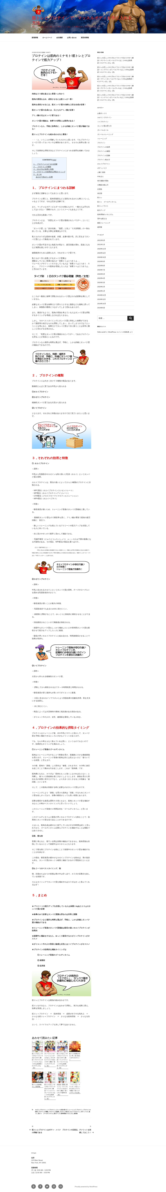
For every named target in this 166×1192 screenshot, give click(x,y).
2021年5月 (101, 240)
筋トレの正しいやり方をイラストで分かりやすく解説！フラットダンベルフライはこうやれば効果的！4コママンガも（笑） (115, 79)
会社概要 (59, 37)
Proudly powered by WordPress (86, 1186)
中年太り (100, 176)
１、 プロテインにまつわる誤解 (45, 164)
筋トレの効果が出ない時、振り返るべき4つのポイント (74, 1057)
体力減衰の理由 (102, 181)
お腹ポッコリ (102, 113)
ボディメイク (84, 1111)
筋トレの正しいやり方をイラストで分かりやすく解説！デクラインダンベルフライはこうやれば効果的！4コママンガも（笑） (115, 60)
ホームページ (47, 37)
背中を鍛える (102, 218)
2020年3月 (101, 282)
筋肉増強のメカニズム (67, 1113)
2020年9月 (101, 261)
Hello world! (101, 332)
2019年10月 (101, 303)
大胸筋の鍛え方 (102, 185)
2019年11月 (101, 299)
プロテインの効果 (103, 147)
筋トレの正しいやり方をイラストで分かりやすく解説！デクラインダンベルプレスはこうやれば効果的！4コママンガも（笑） (37, 1061)
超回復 (76, 1113)
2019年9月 (101, 308)
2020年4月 (101, 278)
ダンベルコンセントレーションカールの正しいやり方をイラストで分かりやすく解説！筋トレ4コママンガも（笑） (49, 1060)
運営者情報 (85, 37)
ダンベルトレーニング (105, 134)
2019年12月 (101, 295)
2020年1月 (101, 291)
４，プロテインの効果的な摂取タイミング (49, 172)
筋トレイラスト (102, 206)
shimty (48, 52)
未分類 (99, 193)
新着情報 (35, 37)
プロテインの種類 (43, 1111)
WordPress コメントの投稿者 (118, 332)
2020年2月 (101, 287)
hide (54, 160)
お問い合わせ (72, 37)
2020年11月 (101, 253)
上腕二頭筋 (101, 172)
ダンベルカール (102, 130)
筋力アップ (57, 1113)
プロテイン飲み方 (64, 1111)
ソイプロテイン (51, 1109)
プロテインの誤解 (54, 1111)
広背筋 (99, 189)
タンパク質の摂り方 (62, 1109)
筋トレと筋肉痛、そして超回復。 (37, 1085)
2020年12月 (101, 249)
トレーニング (72, 1109)
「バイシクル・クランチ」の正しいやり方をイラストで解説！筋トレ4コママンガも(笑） (75, 1088)
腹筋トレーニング (103, 223)
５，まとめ (37, 174)
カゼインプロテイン (40, 1109)
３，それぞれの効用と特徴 (43, 169)
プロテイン (79, 1109)
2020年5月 (101, 274)
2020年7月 (101, 270)
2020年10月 (101, 257)
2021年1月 (101, 244)
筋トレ (99, 197)
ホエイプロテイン (75, 1111)
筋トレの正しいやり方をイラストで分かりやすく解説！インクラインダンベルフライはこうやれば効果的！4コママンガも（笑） (62, 1061)
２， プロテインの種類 (42, 167)
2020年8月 (101, 265)
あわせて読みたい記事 (44, 177)
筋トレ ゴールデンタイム (45, 1113)
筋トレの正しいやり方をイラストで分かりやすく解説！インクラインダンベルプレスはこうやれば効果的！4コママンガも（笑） (49, 1092)
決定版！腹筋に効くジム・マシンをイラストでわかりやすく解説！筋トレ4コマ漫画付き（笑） (62, 1090)
